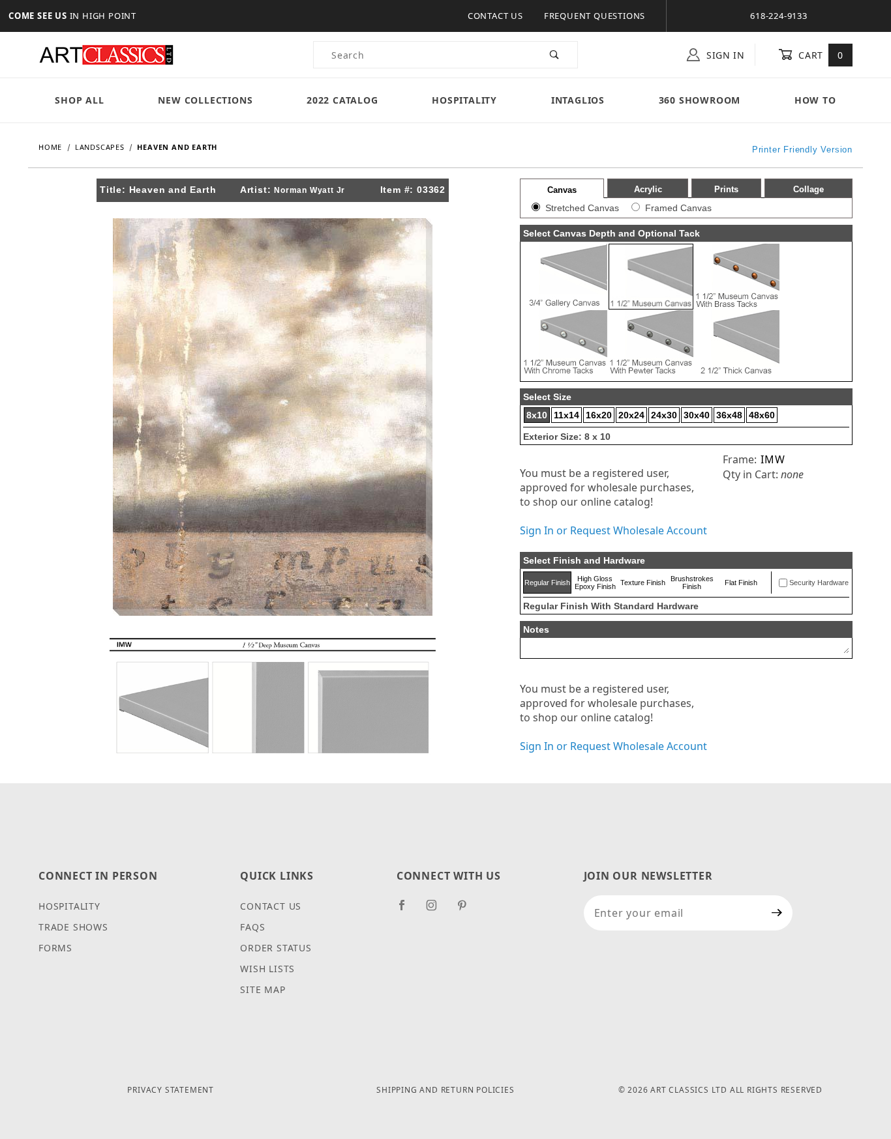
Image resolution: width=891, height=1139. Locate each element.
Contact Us (495, 16)
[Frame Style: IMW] (273, 694)
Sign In (724, 55)
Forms (55, 948)
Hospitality (464, 100)
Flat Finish (741, 582)
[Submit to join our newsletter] (777, 912)
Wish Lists (267, 968)
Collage (808, 189)
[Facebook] (407, 910)
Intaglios (578, 100)
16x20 (599, 415)
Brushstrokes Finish (692, 582)
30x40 (697, 415)
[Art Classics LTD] (106, 54)
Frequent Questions (594, 16)
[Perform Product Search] (554, 55)
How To (815, 100)
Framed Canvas (678, 208)
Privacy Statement (170, 1089)
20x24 (631, 415)
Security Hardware (819, 582)
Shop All (79, 100)
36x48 (729, 415)
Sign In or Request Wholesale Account (613, 530)
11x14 (566, 415)
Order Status (276, 948)
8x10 (536, 415)
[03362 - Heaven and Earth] (272, 416)
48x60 (762, 415)
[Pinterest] (467, 910)
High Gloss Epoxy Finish (595, 582)
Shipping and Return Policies (445, 1089)
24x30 (664, 415)
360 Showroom (700, 100)
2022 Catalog (342, 100)
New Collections (205, 100)
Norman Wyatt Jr (309, 190)
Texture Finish (642, 582)
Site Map (262, 989)
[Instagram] (437, 910)
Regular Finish (547, 582)
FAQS (252, 927)
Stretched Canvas (582, 208)
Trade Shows (73, 927)
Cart (819, 55)
